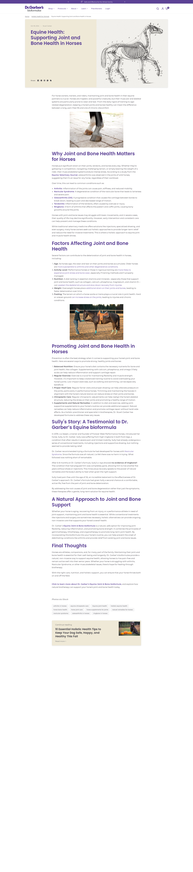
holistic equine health (119, 606)
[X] (41, 80)
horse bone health (60, 610)
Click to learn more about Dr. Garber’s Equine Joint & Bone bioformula (86, 584)
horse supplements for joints (97, 610)
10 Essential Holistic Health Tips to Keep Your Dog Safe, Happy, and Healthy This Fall (78, 632)
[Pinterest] (44, 80)
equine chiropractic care (79, 606)
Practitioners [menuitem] (96, 8)
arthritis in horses (60, 606)
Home (27, 16)
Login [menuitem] (107, 8)
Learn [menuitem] (83, 8)
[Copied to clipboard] (50, 80)
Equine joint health (99, 606)
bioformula (89, 526)
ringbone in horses (100, 613)
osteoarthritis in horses (80, 613)
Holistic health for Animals (40, 16)
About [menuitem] (73, 8)
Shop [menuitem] (50, 8)
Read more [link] (60, 641)
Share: (33, 80)
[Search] (157, 9)
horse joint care (77, 610)
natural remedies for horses (122, 610)
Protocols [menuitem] (62, 8)
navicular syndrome (60, 613)
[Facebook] (38, 80)
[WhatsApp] (47, 80)
